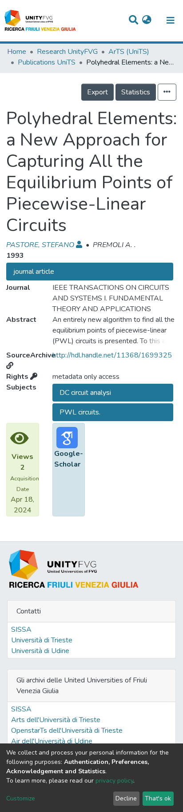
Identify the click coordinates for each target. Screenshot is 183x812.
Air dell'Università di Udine (51, 741)
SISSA (21, 629)
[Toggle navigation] (170, 20)
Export (97, 92)
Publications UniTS (47, 62)
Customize (20, 798)
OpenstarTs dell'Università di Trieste (67, 730)
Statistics (135, 92)
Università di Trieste (41, 640)
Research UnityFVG (67, 52)
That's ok (158, 798)
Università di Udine (40, 651)
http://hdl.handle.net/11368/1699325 (112, 355)
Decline (126, 798)
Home (16, 52)
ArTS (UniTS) (128, 52)
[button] (147, 20)
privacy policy (114, 780)
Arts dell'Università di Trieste (55, 720)
